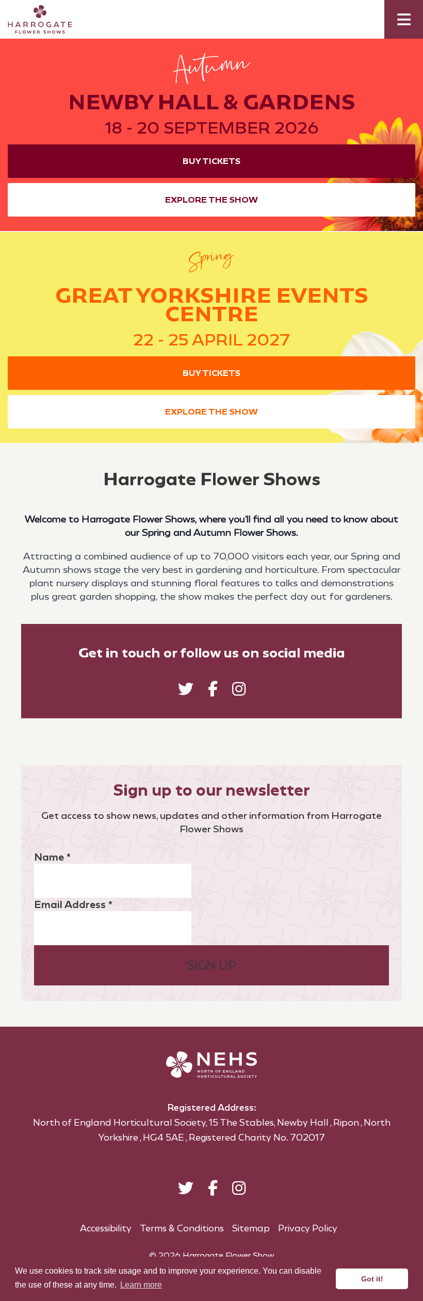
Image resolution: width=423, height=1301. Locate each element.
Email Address (73, 904)
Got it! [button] (372, 1279)
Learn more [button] (141, 1284)
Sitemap (251, 1228)
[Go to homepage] (32, 19)
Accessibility (106, 1228)
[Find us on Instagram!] (239, 691)
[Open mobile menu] (403, 19)
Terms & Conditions (182, 1228)
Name (52, 857)
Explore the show (211, 199)
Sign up (211, 965)
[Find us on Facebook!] (213, 691)
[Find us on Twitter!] (185, 691)
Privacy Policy (307, 1228)
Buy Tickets (211, 161)
